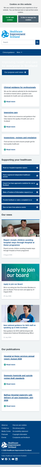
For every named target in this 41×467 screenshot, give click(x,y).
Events (4, 437)
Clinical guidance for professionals (20, 87)
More (19, 52)
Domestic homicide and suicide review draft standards (18, 376)
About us (5, 425)
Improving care (11, 112)
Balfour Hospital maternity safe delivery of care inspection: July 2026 (18, 397)
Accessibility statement (20, 431)
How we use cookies (20, 425)
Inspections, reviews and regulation (20, 138)
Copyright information (20, 434)
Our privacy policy (19, 428)
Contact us (5, 428)
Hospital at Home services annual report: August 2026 (19, 357)
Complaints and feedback (21, 437)
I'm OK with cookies (10, 19)
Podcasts (5, 434)
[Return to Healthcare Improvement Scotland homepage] (17, 445)
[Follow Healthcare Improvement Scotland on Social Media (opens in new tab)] (3, 460)
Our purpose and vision (14, 72)
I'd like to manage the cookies (28, 19)
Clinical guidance (8, 52)
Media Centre (6, 431)
